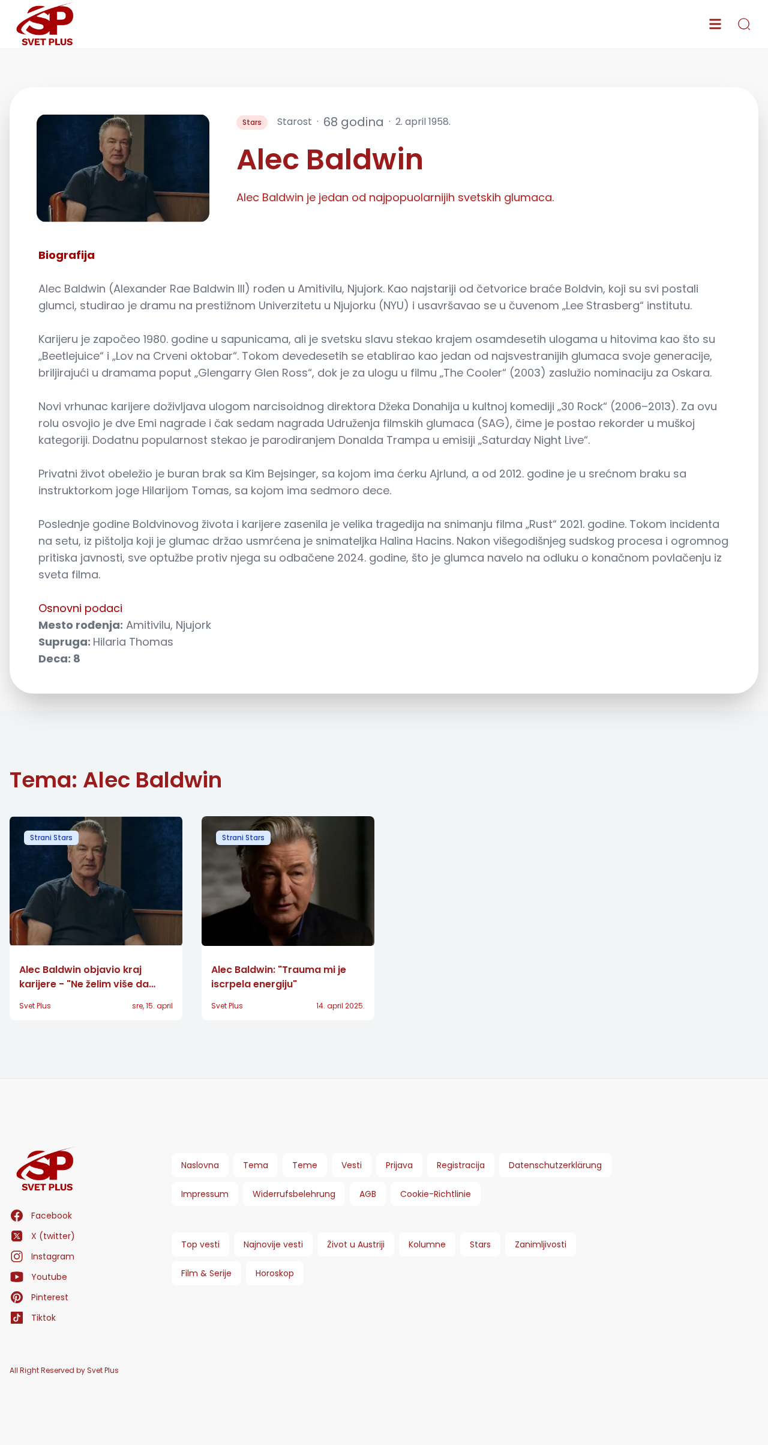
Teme (304, 1165)
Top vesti (200, 1244)
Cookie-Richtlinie (435, 1194)
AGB (367, 1194)
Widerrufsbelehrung (294, 1194)
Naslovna (200, 1165)
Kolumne (427, 1244)
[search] (744, 24)
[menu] (715, 24)
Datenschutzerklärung (555, 1165)
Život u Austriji (356, 1244)
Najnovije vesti (273, 1244)
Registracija (461, 1165)
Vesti (351, 1165)
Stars (252, 122)
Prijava (399, 1165)
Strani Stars (51, 837)
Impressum (205, 1194)
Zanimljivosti (540, 1244)
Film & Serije (206, 1273)
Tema (255, 1165)
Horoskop (275, 1273)
